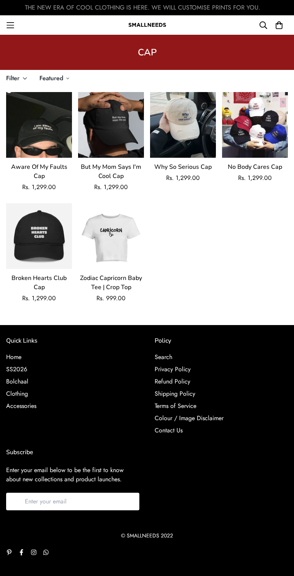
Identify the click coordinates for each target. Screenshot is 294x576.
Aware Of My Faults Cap (39, 171)
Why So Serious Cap (183, 167)
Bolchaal (17, 381)
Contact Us (169, 430)
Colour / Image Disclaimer (189, 418)
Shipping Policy (175, 393)
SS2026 (16, 369)
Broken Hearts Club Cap (39, 282)
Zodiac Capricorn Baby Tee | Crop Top (111, 282)
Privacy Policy (173, 369)
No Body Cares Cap (255, 167)
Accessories (21, 405)
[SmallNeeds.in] (147, 25)
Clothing (17, 393)
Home (13, 357)
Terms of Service (175, 405)
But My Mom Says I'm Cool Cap (111, 171)
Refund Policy (172, 381)
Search (163, 357)
